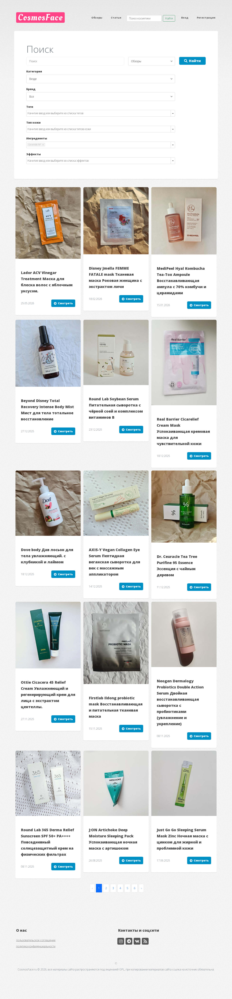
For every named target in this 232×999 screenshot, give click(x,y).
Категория (34, 71)
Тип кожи (33, 122)
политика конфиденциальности (35, 946)
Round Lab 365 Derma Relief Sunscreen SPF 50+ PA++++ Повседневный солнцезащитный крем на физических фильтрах (47, 842)
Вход (184, 17)
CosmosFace (40, 17)
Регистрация (206, 17)
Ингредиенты (36, 138)
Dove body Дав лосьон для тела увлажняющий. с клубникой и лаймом (47, 555)
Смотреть (65, 303)
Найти (169, 18)
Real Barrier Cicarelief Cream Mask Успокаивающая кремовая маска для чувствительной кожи (183, 431)
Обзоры (96, 17)
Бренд (30, 89)
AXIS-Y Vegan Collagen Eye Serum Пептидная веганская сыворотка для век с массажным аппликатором (114, 562)
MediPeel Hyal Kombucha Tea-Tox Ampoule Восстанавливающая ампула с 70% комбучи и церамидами (181, 280)
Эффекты (33, 154)
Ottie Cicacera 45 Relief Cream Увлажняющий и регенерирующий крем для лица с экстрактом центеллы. (48, 694)
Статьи (116, 17)
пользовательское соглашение (36, 940)
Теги (29, 107)
